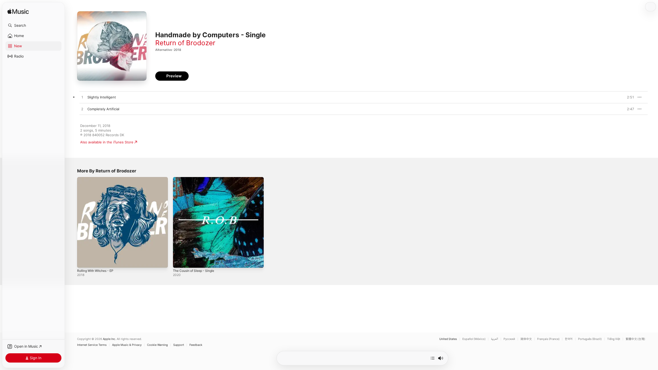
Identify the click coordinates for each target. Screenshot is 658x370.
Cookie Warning (157, 345)
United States (448, 339)
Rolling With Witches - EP (97, 179)
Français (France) (548, 339)
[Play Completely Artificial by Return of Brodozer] (82, 109)
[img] (18, 12)
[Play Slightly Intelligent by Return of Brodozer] (82, 97)
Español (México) (474, 339)
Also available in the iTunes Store (106, 142)
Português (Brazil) (590, 339)
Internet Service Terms (92, 345)
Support (178, 345)
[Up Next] (432, 358)
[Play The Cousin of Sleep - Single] (179, 261)
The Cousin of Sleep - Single (196, 179)
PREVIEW (628, 97)
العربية (494, 339)
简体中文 (526, 339)
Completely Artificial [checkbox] (103, 109)
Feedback (195, 345)
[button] (33, 25)
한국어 (569, 339)
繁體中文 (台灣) (635, 339)
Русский (509, 339)
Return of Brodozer (185, 43)
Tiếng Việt (613, 339)
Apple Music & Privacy (127, 345)
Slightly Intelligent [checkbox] (101, 97)
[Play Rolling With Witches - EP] (83, 261)
